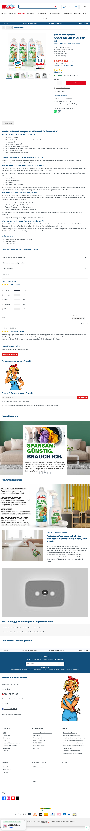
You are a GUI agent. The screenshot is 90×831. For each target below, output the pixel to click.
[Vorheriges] (5, 52)
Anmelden (6, 767)
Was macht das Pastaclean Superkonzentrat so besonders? (21, 628)
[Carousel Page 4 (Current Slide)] (48, 473)
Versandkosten (41, 821)
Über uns (5, 750)
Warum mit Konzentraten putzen (42, 733)
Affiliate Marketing (38, 767)
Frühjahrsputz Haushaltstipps (71, 750)
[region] (27, 56)
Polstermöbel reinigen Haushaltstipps (73, 740)
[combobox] (35, 7)
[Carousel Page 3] (45, 473)
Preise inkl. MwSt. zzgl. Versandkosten (63, 65)
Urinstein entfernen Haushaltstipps (73, 743)
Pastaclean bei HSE (38, 738)
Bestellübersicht (7, 769)
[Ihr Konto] (76, 7)
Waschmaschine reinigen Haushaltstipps (74, 738)
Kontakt (5, 772)
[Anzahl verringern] (55, 83)
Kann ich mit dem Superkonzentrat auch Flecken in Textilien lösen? (23, 632)
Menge (56, 79)
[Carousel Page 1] (39, 473)
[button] (45, 592)
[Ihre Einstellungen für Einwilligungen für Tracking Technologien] (87, 828)
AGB (54, 669)
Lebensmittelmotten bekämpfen (72, 753)
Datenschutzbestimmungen (26, 669)
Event (34, 782)
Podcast (64, 763)
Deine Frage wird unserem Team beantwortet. (16, 401)
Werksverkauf (37, 735)
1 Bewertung (58, 72)
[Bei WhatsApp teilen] (56, 112)
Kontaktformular (16, 714)
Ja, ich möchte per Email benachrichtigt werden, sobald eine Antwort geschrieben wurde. (31, 405)
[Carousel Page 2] (42, 473)
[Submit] (61, 664)
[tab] (8, 123)
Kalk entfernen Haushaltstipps (71, 735)
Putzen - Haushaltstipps (70, 733)
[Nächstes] (49, 52)
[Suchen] (55, 7)
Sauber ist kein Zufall (39, 740)
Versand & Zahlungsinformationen (13, 743)
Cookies (5, 740)
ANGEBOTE (6, 23)
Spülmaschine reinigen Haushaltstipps (74, 745)
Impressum (6, 738)
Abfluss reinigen (67, 748)
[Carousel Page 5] (50, 473)
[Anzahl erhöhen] (64, 83)
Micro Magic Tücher (39, 745)
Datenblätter (6, 748)
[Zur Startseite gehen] (8, 6)
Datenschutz (6, 735)
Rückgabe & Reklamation (10, 745)
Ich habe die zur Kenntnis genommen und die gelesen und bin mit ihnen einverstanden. (45, 669)
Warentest (36, 748)
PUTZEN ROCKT (37, 743)
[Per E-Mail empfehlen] (60, 112)
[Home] (2, 13)
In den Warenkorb (76, 83)
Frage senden (82, 397)
